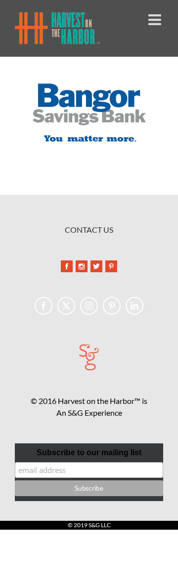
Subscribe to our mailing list (89, 452)
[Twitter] (66, 306)
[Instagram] (89, 306)
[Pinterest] (112, 306)
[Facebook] (43, 306)
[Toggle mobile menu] (155, 19)
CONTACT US (89, 229)
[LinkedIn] (134, 306)
